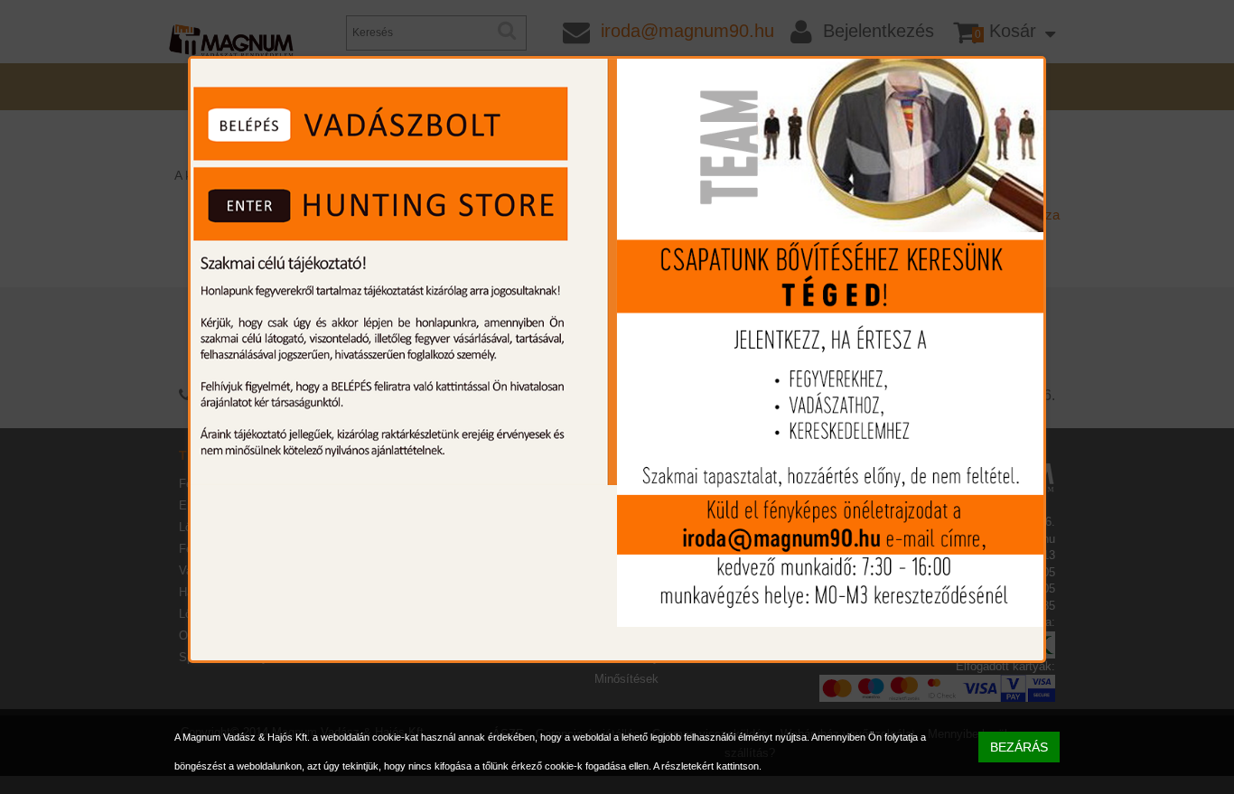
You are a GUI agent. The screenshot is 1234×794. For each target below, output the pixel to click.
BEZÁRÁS (1019, 747)
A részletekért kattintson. (707, 766)
